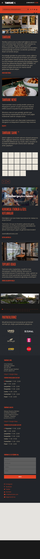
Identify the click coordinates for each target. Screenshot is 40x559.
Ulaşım (6, 374)
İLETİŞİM (36, 2)
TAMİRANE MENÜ (9, 100)
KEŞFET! (4, 126)
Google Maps (13, 374)
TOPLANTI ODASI (9, 264)
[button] (23, 530)
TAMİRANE (6, 37)
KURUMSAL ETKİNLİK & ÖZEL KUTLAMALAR (14, 211)
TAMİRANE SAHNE (9, 133)
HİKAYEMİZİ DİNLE (6, 73)
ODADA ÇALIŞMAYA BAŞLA (8, 281)
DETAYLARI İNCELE (6, 237)
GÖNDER (20, 476)
